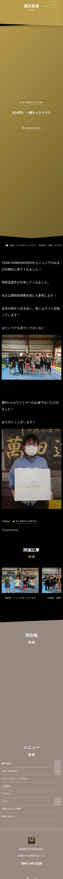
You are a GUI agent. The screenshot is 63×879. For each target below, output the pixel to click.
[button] (54, 4)
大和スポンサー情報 (11, 809)
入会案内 (6, 786)
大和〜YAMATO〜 (10, 771)
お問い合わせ (8, 816)
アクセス (6, 793)
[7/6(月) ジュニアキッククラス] (20, 580)
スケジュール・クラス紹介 (14, 778)
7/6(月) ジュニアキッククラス (20, 598)
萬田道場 (31, 6)
